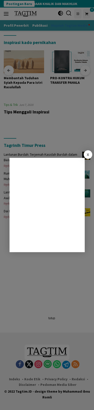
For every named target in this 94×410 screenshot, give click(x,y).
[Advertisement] (47, 205)
